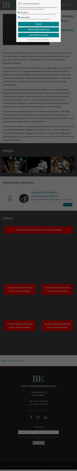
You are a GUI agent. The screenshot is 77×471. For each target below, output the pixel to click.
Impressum (38, 39)
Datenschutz (31, 39)
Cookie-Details (45, 39)
